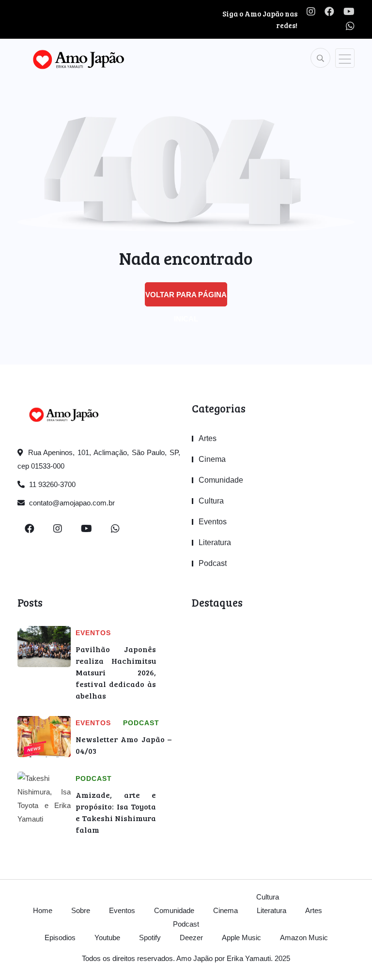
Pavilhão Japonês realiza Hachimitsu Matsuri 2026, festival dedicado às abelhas (116, 672)
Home (42, 910)
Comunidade (221, 480)
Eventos (213, 522)
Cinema (212, 459)
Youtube (107, 937)
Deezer (191, 937)
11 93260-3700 (51, 484)
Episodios (60, 937)
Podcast (213, 563)
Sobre (80, 910)
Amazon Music (304, 937)
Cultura (211, 501)
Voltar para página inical (186, 298)
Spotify (150, 937)
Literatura (215, 542)
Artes (208, 438)
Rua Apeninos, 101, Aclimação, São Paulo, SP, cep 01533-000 (98, 459)
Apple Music (241, 937)
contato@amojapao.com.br (71, 503)
